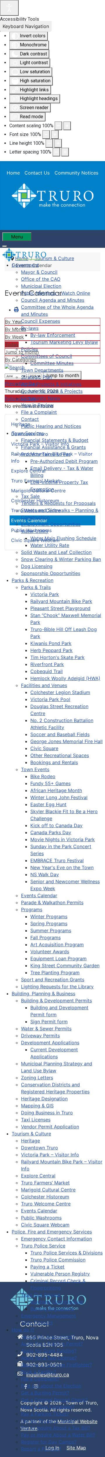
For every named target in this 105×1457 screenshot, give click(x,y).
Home (13, 173)
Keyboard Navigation (26, 26)
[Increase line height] (58, 143)
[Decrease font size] (46, 134)
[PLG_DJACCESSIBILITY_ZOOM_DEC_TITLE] (58, 125)
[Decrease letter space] (56, 152)
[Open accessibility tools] (9, 8)
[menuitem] (25, 265)
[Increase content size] (67, 125)
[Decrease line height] (49, 143)
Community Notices (76, 173)
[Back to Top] (94, 1446)
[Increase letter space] (65, 152)
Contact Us (37, 173)
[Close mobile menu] (4, 246)
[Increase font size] (55, 134)
